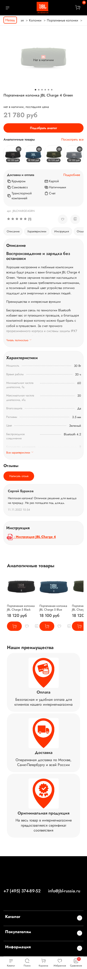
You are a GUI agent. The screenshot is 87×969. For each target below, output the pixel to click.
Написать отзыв (19, 476)
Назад (10, 20)
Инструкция (61, 231)
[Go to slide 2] (38, 89)
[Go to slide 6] (51, 89)
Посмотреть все (72, 139)
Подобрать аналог (43, 128)
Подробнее (71, 175)
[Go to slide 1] (35, 89)
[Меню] (7, 8)
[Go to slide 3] (42, 89)
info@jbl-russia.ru (64, 891)
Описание (13, 231)
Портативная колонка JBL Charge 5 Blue (53, 608)
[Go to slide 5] (48, 89)
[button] (29, 219)
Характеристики (36, 231)
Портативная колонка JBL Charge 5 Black (21, 608)
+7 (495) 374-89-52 (22, 891)
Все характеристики (18, 452)
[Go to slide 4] (45, 89)
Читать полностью (17, 340)
